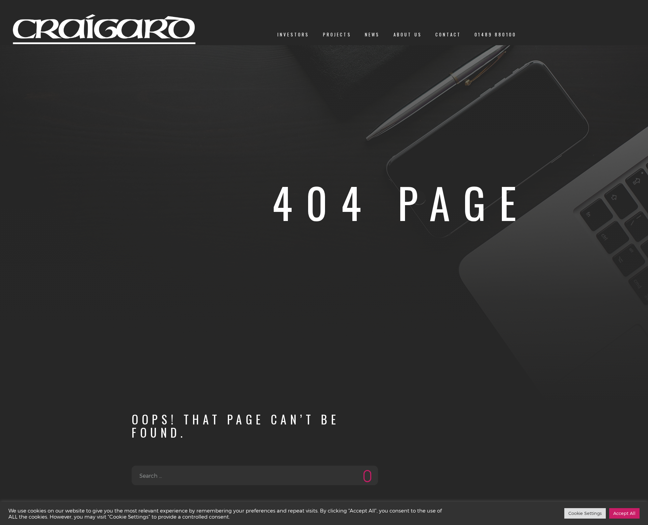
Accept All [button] (624, 513)
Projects (337, 34)
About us (408, 34)
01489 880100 (495, 34)
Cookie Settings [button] (585, 513)
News (372, 34)
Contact (448, 34)
